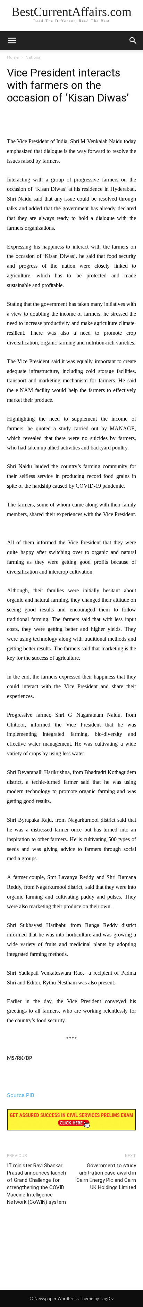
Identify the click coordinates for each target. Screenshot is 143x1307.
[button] (133, 40)
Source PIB (20, 1095)
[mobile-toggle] (12, 40)
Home (13, 57)
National (33, 57)
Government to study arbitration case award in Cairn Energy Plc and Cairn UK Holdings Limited (106, 1176)
